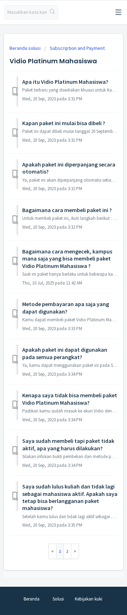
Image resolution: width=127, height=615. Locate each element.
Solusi (58, 599)
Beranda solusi (26, 48)
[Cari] (52, 12)
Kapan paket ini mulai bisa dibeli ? (63, 123)
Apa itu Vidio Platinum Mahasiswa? (65, 81)
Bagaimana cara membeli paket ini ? (67, 209)
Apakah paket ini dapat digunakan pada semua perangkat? (64, 353)
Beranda (32, 599)
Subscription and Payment (77, 48)
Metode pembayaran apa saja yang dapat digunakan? (65, 307)
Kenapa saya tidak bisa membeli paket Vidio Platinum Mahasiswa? (69, 399)
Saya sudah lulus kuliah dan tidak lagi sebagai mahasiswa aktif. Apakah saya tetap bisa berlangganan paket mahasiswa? (69, 497)
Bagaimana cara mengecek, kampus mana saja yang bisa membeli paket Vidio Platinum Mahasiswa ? (67, 258)
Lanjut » (75, 551)
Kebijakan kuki (88, 599)
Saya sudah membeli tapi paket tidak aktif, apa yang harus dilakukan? (68, 444)
